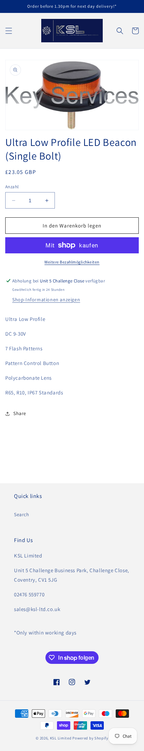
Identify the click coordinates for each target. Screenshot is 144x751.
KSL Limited (61, 738)
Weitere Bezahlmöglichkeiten (72, 262)
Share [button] (19, 413)
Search (21, 514)
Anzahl (12, 187)
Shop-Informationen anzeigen (46, 299)
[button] (8, 30)
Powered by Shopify (90, 738)
